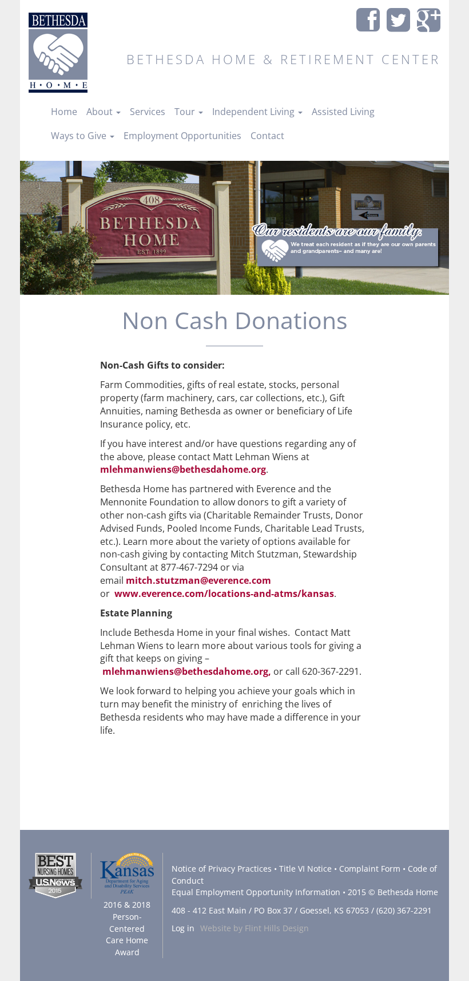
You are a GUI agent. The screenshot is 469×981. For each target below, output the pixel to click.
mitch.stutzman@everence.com (198, 580)
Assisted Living (343, 111)
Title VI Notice (305, 868)
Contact (267, 135)
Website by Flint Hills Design (254, 928)
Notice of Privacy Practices (222, 868)
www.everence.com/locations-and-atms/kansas (224, 593)
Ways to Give (80, 135)
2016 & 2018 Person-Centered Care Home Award (127, 928)
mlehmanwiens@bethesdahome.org (183, 469)
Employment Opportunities (182, 135)
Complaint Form (369, 868)
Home (64, 111)
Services (147, 111)
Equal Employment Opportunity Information (256, 892)
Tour (185, 111)
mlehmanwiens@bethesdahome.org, (186, 671)
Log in (183, 928)
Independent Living (254, 111)
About (100, 111)
